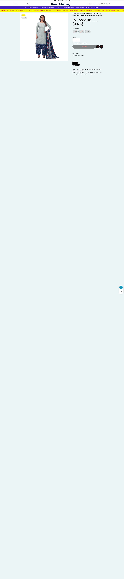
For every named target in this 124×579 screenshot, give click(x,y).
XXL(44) (81, 32)
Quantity (74, 37)
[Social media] (121, 291)
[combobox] (21, 4)
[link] (97, 4)
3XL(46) (88, 32)
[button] (107, 4)
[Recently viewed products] (121, 287)
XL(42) (76, 32)
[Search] (27, 4)
